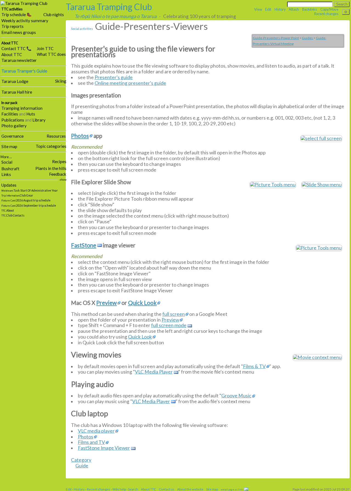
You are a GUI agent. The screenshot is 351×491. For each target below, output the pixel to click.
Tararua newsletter (19, 60)
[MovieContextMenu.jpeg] (317, 357)
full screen (173, 314)
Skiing (60, 81)
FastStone (83, 245)
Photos (80, 136)
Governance (12, 136)
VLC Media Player (154, 372)
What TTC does (51, 54)
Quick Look (142, 303)
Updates (8, 185)
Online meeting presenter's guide (130, 83)
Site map (9, 146)
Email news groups (18, 32)
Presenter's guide (114, 77)
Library (39, 119)
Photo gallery (14, 125)
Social (6, 162)
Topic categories (51, 146)
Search (133, 489)
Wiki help (119, 489)
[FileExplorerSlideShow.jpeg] (272, 184)
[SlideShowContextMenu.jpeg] (321, 184)
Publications (12, 119)
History (280, 9)
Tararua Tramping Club (109, 6)
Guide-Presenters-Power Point (276, 38)
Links (6, 174)
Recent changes (326, 13)
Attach (294, 9)
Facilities (9, 113)
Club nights (53, 14)
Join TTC (45, 48)
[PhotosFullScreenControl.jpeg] (321, 138)
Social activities (82, 28)
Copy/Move (329, 9)
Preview (106, 303)
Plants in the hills (50, 168)
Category (81, 460)
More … (6, 157)
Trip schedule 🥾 (16, 14)
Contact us (166, 489)
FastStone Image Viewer (104, 448)
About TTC (11, 54)
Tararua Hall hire (16, 91)
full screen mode (168, 325)
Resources (56, 136)
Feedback (57, 174)
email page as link (232, 489)
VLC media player (96, 431)
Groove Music (236, 395)
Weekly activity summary (24, 20)
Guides (307, 38)
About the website (190, 489)
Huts (30, 113)
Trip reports (12, 26)
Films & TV (254, 366)
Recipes (59, 161)
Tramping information (22, 108)
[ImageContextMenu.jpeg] (318, 247)
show (63, 179)
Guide (81, 466)
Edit (268, 9)
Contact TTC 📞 (16, 48)
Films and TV (91, 442)
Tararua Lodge (14, 81)
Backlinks (309, 9)
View (258, 9)
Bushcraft (10, 168)
